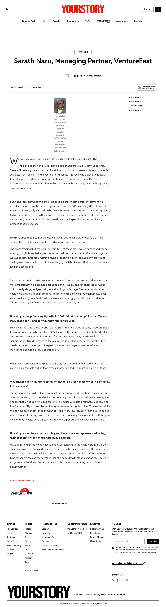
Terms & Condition (116, 594)
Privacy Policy (100, 594)
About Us (78, 594)
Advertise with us (59, 504)
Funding (82, 52)
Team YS (77, 76)
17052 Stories (94, 75)
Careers (88, 594)
